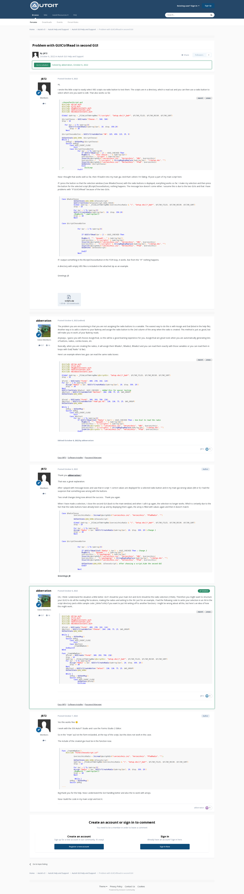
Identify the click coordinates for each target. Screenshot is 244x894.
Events (60, 22)
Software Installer (75, 457)
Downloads (47, 22)
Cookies (141, 886)
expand (200, 98)
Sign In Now (165, 846)
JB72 (45, 53)
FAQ (75, 15)
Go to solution (42, 65)
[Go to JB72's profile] (35, 55)
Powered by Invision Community (122, 890)
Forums (33, 22)
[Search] (211, 15)
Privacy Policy (116, 886)
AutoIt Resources (59, 15)
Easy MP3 (62, 457)
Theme (102, 886)
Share (186, 55)
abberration (43, 320)
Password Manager (93, 457)
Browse (35, 15)
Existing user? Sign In (187, 6)
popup (208, 98)
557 (42, 345)
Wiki (45, 15)
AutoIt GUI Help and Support (71, 56)
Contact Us (130, 886)
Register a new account (79, 846)
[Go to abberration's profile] (44, 330)
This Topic (200, 15)
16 (49, 345)
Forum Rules (73, 22)
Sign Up (208, 5)
